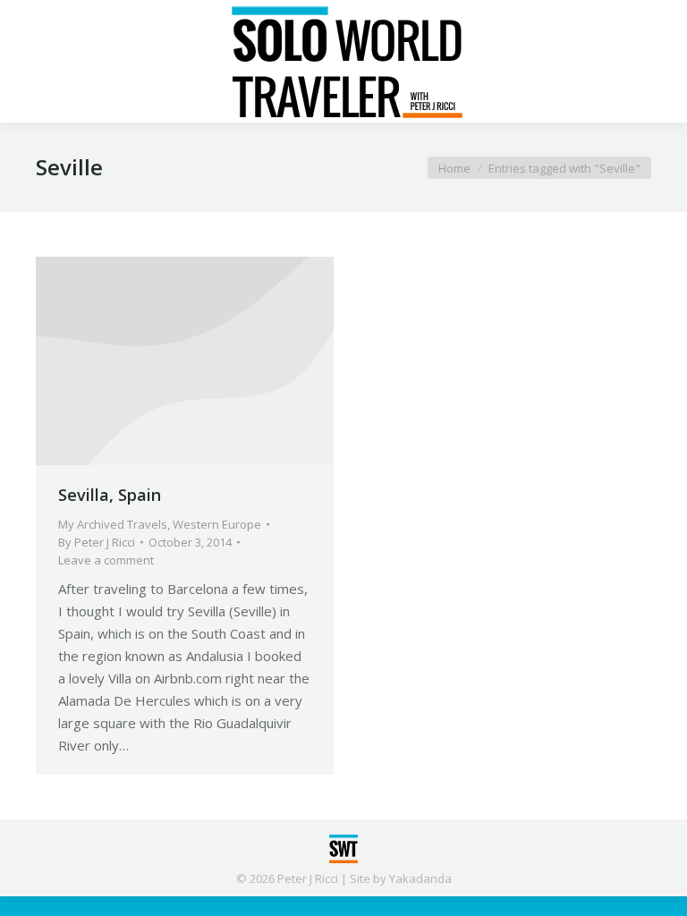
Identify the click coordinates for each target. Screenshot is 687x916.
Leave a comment (106, 560)
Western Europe (217, 524)
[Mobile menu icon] (28, 61)
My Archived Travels (112, 524)
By (96, 542)
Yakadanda (420, 878)
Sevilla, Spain (109, 494)
